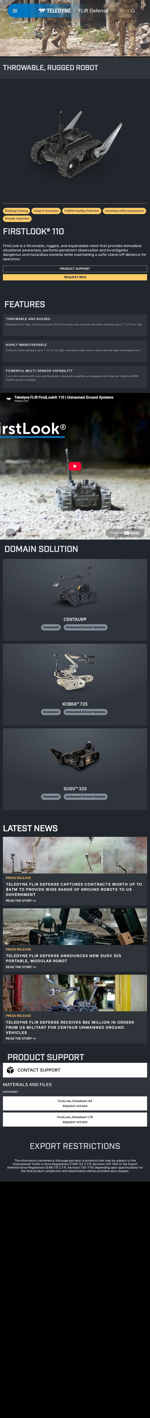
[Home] (73, 10)
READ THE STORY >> (21, 900)
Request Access (75, 1106)
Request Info (75, 277)
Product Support (75, 268)
